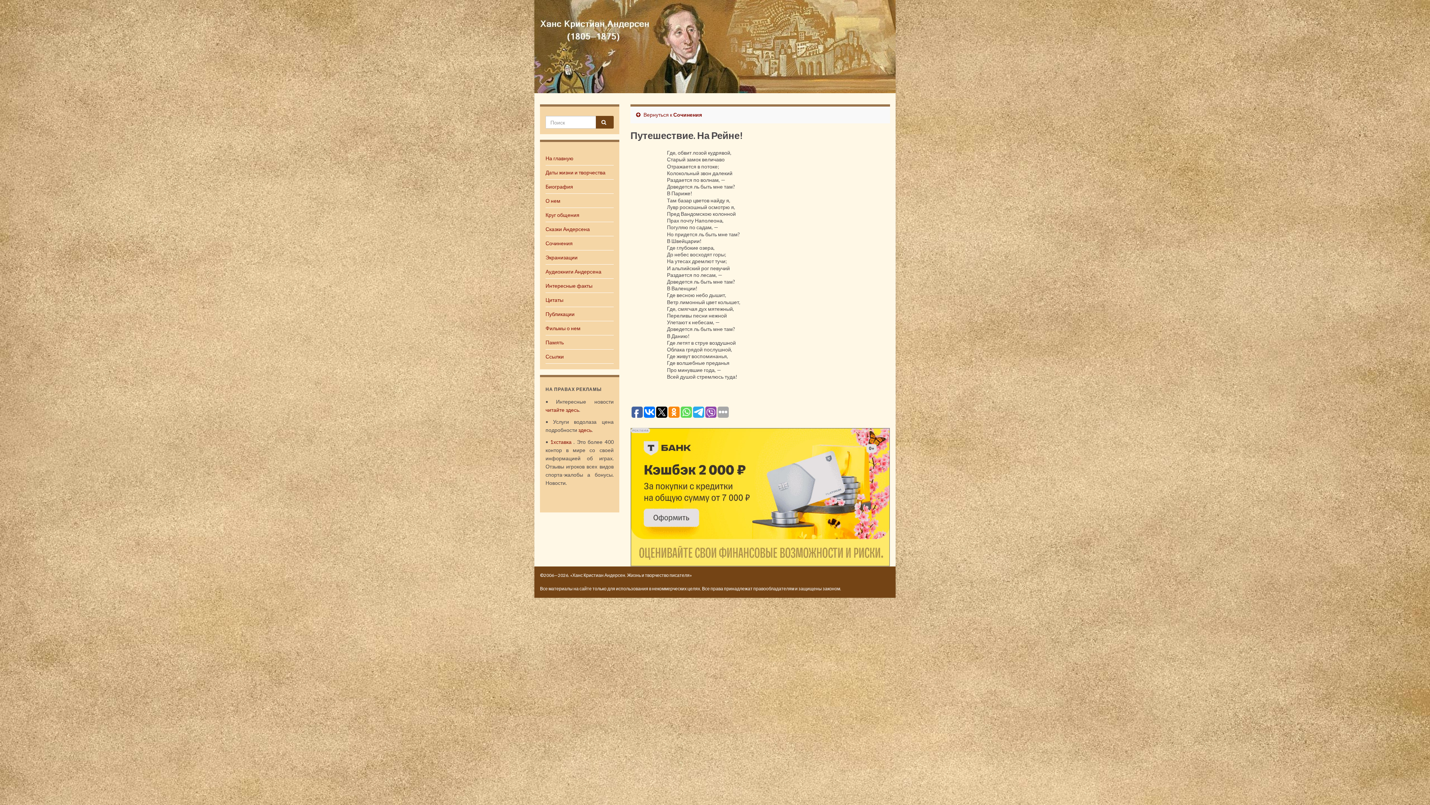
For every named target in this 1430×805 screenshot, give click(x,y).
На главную (559, 158)
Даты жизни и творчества (576, 172)
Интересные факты (569, 285)
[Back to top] (1413, 788)
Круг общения (562, 215)
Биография (559, 186)
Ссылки (555, 356)
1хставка (561, 442)
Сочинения (559, 243)
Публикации (560, 314)
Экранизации (562, 257)
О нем (553, 201)
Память (555, 342)
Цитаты (554, 300)
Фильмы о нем (563, 328)
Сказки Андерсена (568, 229)
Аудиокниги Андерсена (573, 271)
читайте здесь (562, 410)
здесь (585, 430)
